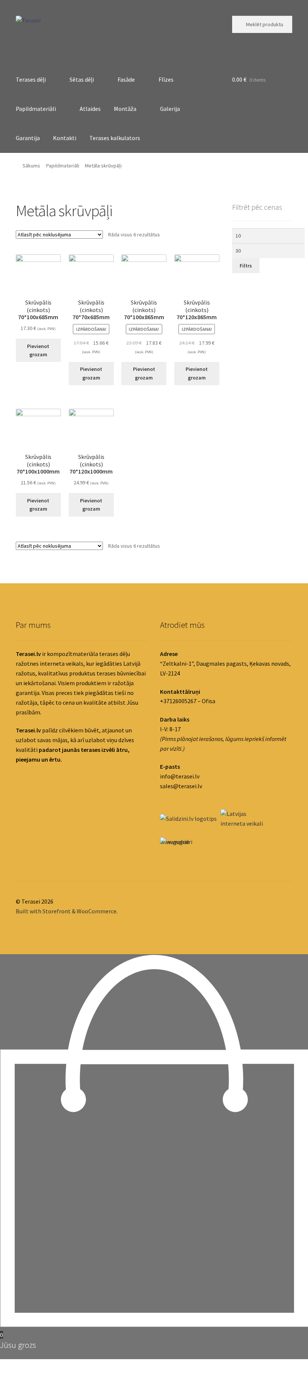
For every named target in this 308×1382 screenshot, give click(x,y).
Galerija (170, 108)
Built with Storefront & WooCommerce (66, 911)
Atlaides (90, 108)
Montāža (125, 108)
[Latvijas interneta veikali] (241, 819)
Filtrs (246, 265)
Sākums (31, 165)
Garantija (28, 138)
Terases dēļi (31, 79)
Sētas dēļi (81, 79)
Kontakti (64, 138)
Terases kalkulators (114, 138)
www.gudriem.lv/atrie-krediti (174, 843)
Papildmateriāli (36, 108)
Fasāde (126, 79)
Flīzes (166, 79)
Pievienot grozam (38, 350)
